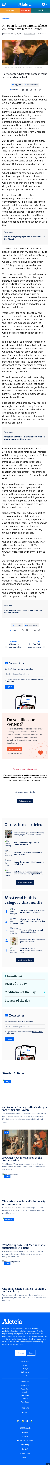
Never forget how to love (15, 507)
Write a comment (25, 801)
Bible (6, 1133)
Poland (7, 1176)
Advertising (25, 1402)
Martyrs (7, 1082)
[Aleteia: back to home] (25, 4)
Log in (32, 792)
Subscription (25, 1395)
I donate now (13, 749)
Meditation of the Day (20, 992)
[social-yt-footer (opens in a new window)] (18, 1421)
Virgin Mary (9, 1220)
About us (25, 1436)
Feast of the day (16, 983)
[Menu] (9, 4)
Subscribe (10, 10)
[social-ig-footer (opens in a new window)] (32, 1421)
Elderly (7, 1263)
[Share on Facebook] (23, 90)
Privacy (25, 1457)
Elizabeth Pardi (29, 33)
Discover (25, 1375)
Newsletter (25, 1386)
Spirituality (6, 18)
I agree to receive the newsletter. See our (25, 680)
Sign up (9, 687)
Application (25, 1389)
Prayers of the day (17, 1000)
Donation (25, 1399)
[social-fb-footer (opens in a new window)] (23, 1421)
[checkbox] (5, 679)
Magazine (25, 1392)
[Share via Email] (35, 90)
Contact (25, 1449)
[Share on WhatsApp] (40, 90)
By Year (25, 1412)
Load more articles (25, 882)
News (25, 1366)
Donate (24, 10)
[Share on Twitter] (31, 90)
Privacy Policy (25, 1453)
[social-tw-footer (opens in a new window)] (27, 1421)
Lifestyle (25, 1369)
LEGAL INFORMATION (25, 1441)
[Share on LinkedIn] (27, 90)
